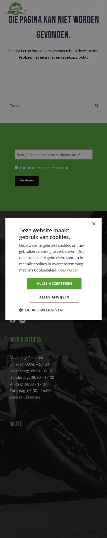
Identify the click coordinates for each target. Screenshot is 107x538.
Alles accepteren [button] (54, 283)
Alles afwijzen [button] (54, 297)
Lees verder (68, 270)
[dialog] (53, 269)
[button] (41, 310)
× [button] (94, 224)
